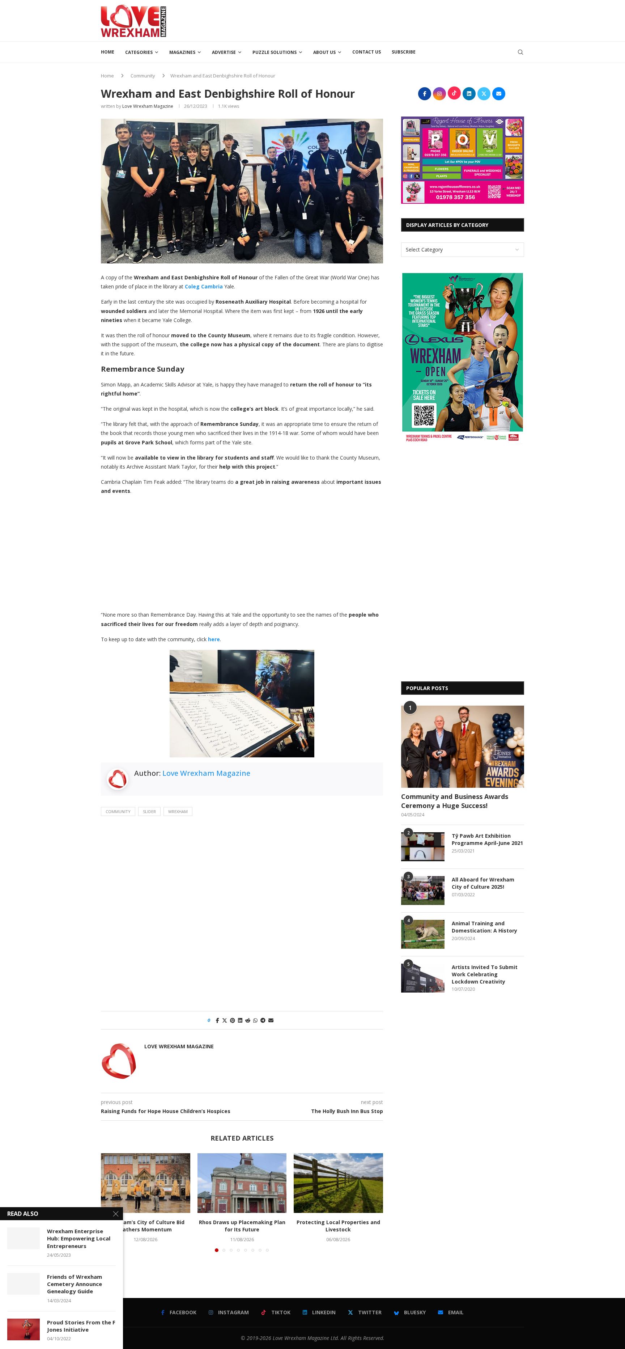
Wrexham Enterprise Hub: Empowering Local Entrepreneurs (78, 1238)
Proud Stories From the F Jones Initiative (81, 1326)
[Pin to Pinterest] (232, 1020)
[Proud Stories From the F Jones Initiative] (23, 1329)
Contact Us (366, 52)
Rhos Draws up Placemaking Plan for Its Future (242, 1226)
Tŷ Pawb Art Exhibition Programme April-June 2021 (487, 839)
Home (107, 52)
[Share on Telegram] (262, 1020)
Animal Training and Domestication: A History (484, 927)
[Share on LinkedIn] (240, 1020)
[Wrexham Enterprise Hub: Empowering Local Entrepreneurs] (23, 1238)
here (214, 639)
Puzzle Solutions (274, 52)
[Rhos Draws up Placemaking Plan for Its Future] (242, 1183)
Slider (149, 811)
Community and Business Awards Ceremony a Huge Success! (454, 801)
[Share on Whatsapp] (255, 1020)
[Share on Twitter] (224, 1020)
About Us (324, 52)
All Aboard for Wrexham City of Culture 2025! (483, 883)
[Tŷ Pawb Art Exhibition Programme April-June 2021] (423, 846)
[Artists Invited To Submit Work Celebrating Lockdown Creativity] (423, 978)
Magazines (182, 52)
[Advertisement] (392, 20)
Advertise (224, 52)
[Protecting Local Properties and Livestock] (338, 1183)
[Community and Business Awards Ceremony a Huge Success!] (462, 747)
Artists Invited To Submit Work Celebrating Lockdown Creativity (485, 974)
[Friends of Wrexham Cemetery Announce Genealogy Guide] (23, 1284)
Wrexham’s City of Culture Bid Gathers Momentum (145, 1226)
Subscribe (404, 52)
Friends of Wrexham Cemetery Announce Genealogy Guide (74, 1284)
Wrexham (178, 811)
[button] (111, 1202)
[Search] (520, 52)
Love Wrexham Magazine (147, 106)
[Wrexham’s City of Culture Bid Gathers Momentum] (145, 1183)
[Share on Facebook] (217, 1020)
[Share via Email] (270, 1020)
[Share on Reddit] (247, 1020)
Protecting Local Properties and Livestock (338, 1226)
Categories (139, 52)
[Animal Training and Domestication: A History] (423, 934)
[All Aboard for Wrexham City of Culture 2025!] (423, 890)
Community (143, 75)
